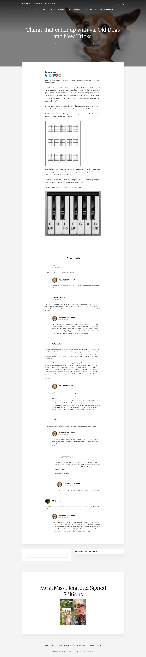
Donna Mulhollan (59, 298)
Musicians (51, 43)
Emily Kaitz (56, 343)
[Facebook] (46, 75)
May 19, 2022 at (69, 485)
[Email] (59, 75)
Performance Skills (63, 43)
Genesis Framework (77, 651)
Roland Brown (67, 456)
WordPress (86, 651)
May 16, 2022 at (66, 457)
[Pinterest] (56, 75)
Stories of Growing (79, 43)
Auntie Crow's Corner (38, 43)
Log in (91, 651)
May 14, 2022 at (57, 267)
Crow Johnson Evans (40, 3)
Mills (54, 500)
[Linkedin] (53, 75)
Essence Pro (66, 651)
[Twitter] (50, 75)
